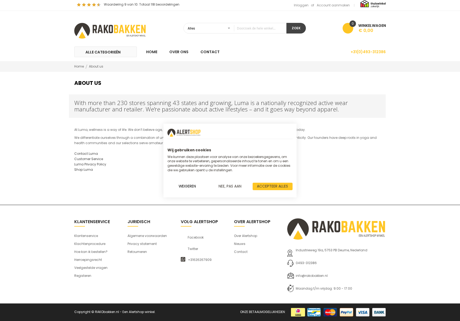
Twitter (193, 249)
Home (79, 66)
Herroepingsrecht (88, 259)
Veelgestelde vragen (91, 267)
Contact (241, 251)
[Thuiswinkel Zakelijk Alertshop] (373, 3)
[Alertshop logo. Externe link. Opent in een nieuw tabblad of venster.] (183, 133)
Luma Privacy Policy (90, 164)
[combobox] (234, 28)
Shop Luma (83, 169)
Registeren (82, 275)
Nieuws (239, 243)
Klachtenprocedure (89, 243)
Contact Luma (86, 153)
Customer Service (88, 159)
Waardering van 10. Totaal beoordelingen (141, 4)
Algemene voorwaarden (147, 236)
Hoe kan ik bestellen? (91, 251)
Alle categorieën (103, 52)
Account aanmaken (333, 5)
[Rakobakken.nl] (110, 30)
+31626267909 (200, 259)
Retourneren (137, 251)
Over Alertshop (245, 236)
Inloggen (301, 5)
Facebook (196, 237)
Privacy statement (142, 243)
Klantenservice (86, 236)
